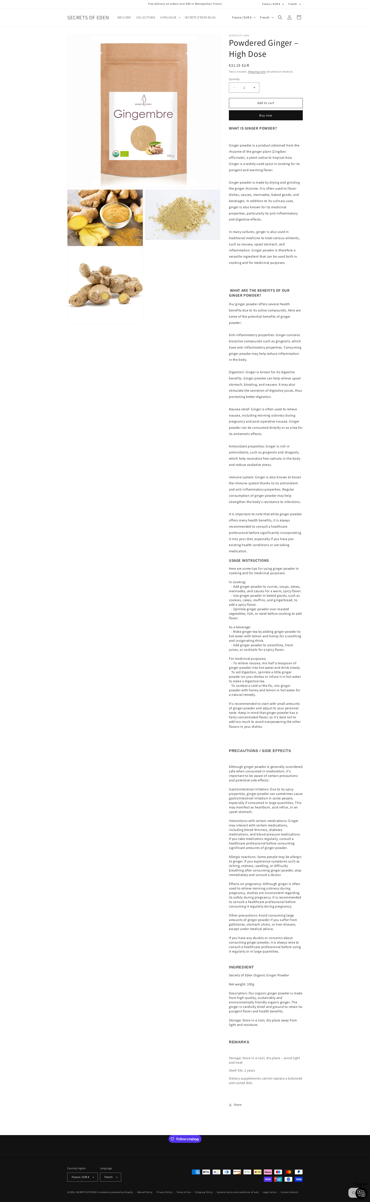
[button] (170, 17)
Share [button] (238, 1105)
